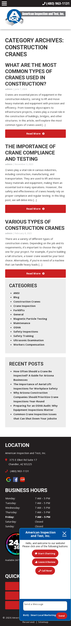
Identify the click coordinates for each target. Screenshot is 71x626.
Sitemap (43, 622)
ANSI (16, 293)
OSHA (17, 327)
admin (8, 89)
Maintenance (21, 323)
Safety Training (23, 336)
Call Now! (47, 570)
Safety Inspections (25, 331)
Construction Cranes (26, 301)
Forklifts (19, 310)
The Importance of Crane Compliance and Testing (30, 152)
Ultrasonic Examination (28, 340)
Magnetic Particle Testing (30, 318)
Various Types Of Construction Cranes (34, 225)
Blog (16, 297)
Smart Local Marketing (43, 615)
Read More (33, 133)
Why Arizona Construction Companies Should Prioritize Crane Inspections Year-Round (35, 397)
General (18, 314)
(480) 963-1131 (19, 471)
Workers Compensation (28, 344)
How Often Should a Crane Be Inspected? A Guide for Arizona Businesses (33, 375)
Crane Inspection (24, 306)
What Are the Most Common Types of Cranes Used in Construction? (31, 74)
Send (62, 615)
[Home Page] (35, 18)
